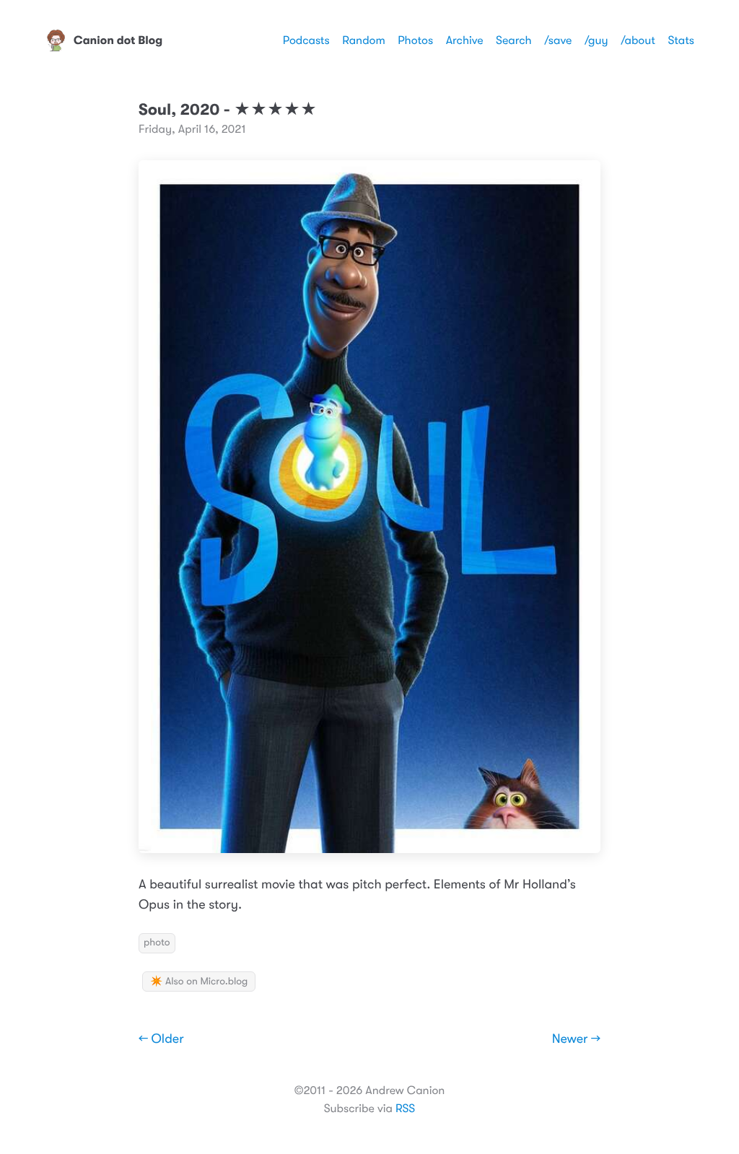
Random (363, 40)
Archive (465, 40)
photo (157, 942)
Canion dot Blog (118, 40)
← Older (161, 1039)
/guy (596, 40)
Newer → (576, 1039)
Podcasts (306, 40)
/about (638, 40)
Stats (681, 40)
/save (558, 40)
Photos (415, 40)
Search (514, 40)
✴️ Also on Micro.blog (199, 981)
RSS (405, 1108)
